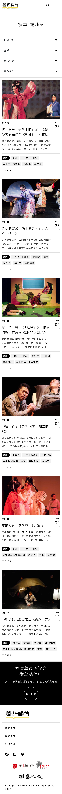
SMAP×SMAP (20, 356)
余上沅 (16, 642)
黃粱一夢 (51, 649)
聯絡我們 (10, 736)
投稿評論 (46, 455)
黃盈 (39, 649)
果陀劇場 (34, 461)
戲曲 (5, 158)
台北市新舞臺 (30, 455)
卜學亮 (16, 455)
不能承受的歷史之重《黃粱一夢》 (26, 619)
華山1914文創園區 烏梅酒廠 (18, 649)
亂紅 (15, 158)
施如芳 (51, 555)
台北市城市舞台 (11, 164)
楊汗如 (6, 263)
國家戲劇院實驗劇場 (14, 555)
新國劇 (27, 642)
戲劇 (5, 356)
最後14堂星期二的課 (14, 461)
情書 (45, 257)
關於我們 (10, 728)
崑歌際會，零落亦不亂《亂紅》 (25, 525)
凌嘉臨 (36, 257)
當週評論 (29, 263)
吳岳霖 (6, 122)
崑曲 (41, 555)
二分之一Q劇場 (29, 158)
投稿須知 (10, 744)
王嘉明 (46, 356)
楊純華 (6, 221)
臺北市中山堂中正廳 (27, 362)
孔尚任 (32, 555)
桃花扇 (38, 164)
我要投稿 (31, 694)
